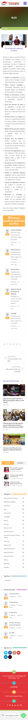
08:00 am (14, 262)
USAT (12, 244)
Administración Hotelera (10, 502)
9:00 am (14, 306)
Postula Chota (15, 269)
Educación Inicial (8, 528)
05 (7, 252)
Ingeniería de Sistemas (9, 548)
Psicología (6, 567)
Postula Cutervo (16, 250)
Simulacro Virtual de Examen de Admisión (16, 291)
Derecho (6, 520)
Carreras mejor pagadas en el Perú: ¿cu (16, 475)
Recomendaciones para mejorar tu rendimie (16, 468)
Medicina (6, 560)
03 (7, 232)
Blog (5, 509)
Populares (7, 463)
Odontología (7, 563)
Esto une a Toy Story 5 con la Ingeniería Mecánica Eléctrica (12, 449)
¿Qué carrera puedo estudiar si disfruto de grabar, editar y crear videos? (13, 400)
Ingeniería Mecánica (8, 556)
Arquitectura (7, 505)
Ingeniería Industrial (8, 552)
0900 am (14, 282)
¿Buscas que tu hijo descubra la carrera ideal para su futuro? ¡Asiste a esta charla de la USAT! (13, 425)
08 (7, 291)
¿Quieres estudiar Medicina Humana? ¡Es (16, 482)
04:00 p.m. (14, 242)
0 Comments (19, 471)
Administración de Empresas (11, 498)
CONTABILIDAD (8, 580)
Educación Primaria (8, 531)
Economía (6, 524)
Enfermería (6, 541)
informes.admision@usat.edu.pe (14, 696)
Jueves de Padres (16, 230)
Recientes (20, 463)
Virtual (12, 308)
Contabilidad (7, 516)
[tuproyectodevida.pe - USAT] (10, 3)
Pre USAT (13, 313)
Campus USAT (14, 264)
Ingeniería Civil (7, 545)
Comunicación (7, 513)
